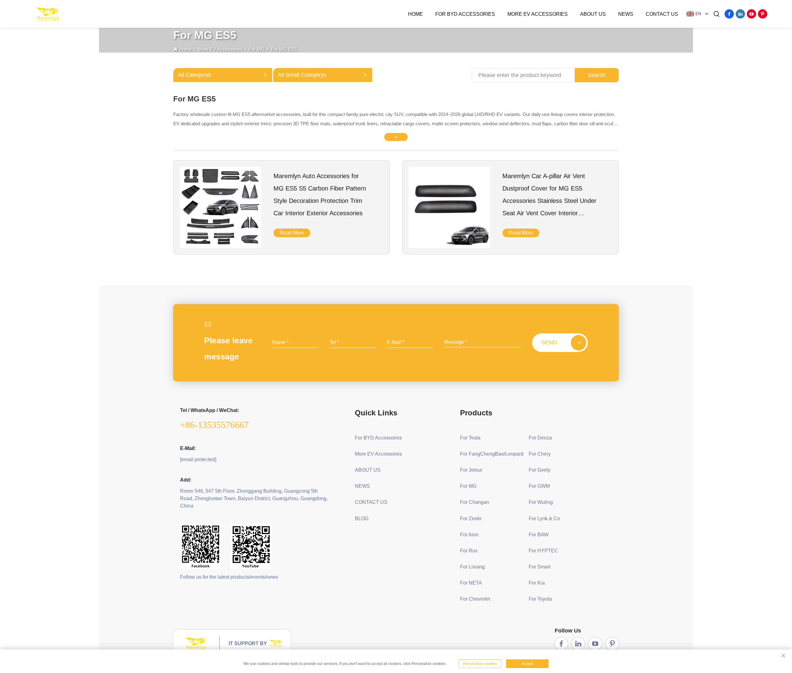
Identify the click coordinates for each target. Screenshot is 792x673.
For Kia (537, 582)
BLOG (361, 518)
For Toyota (540, 599)
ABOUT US (593, 14)
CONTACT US (662, 14)
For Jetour (471, 470)
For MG (257, 49)
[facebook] (729, 14)
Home (415, 14)
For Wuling (541, 502)
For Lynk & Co (544, 518)
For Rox (469, 550)
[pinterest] (762, 14)
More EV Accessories (537, 14)
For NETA (471, 582)
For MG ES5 (284, 49)
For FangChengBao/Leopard (491, 454)
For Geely (539, 470)
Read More (292, 232)
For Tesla (470, 437)
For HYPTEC (543, 550)
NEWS (625, 14)
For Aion (469, 534)
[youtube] (751, 14)
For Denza (540, 437)
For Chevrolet (475, 599)
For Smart (539, 566)
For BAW (539, 534)
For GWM (539, 486)
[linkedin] (740, 14)
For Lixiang (472, 566)
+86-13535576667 (214, 425)
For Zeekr (470, 518)
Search (596, 75)
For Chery (540, 454)
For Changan (474, 502)
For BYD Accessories (465, 14)
